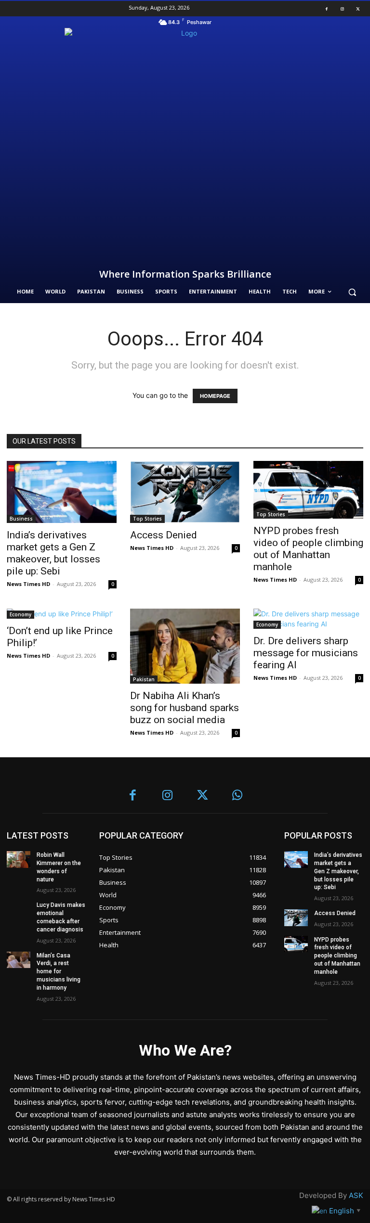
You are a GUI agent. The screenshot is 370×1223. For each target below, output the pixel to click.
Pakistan (144, 679)
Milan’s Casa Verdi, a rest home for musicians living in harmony (58, 971)
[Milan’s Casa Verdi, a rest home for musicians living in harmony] (18, 960)
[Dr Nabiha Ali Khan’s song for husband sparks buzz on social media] (185, 646)
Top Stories (147, 518)
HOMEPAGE (215, 396)
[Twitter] (358, 8)
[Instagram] (342, 8)
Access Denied (163, 535)
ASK (356, 1195)
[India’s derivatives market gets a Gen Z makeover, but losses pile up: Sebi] (62, 491)
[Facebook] (326, 8)
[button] (352, 291)
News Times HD (28, 583)
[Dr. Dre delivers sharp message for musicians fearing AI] (308, 619)
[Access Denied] (185, 491)
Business (21, 518)
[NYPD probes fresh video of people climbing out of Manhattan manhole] (308, 490)
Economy (20, 614)
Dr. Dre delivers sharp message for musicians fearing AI (305, 653)
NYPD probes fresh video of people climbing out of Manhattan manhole (308, 549)
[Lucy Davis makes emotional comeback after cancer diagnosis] (18, 909)
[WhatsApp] (238, 796)
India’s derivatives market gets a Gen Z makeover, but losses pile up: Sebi (53, 553)
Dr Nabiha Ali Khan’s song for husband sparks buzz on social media (184, 708)
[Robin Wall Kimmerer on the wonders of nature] (18, 859)
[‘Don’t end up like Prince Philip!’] (62, 614)
